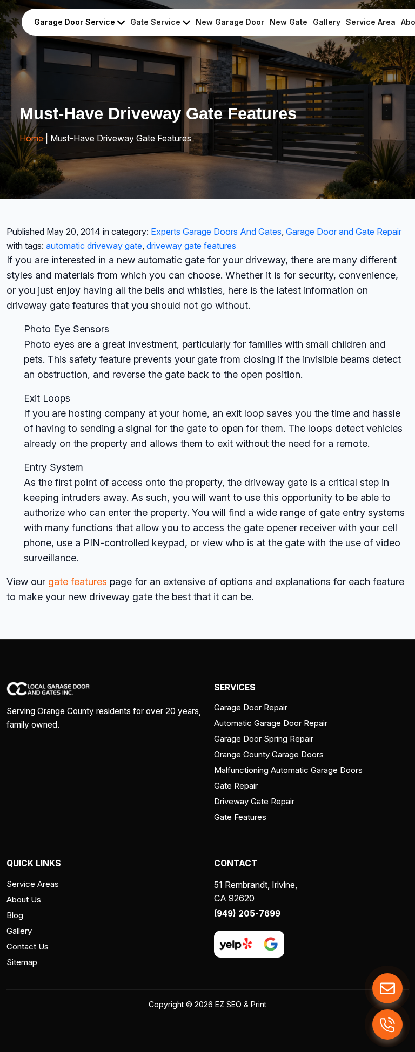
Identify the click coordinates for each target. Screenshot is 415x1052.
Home (31, 138)
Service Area (371, 21)
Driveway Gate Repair (254, 801)
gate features (77, 581)
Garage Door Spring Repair (263, 739)
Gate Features (240, 817)
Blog (14, 915)
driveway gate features (191, 245)
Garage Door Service (75, 21)
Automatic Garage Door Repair (270, 723)
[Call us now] (387, 1024)
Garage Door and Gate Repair (343, 231)
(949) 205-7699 (247, 913)
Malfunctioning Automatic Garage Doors (288, 770)
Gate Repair (236, 785)
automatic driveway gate (94, 245)
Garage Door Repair (250, 707)
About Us (23, 899)
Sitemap (21, 962)
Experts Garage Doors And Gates (216, 231)
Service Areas (32, 884)
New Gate (288, 21)
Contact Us (27, 946)
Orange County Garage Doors (269, 754)
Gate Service (156, 21)
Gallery (326, 21)
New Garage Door (230, 21)
